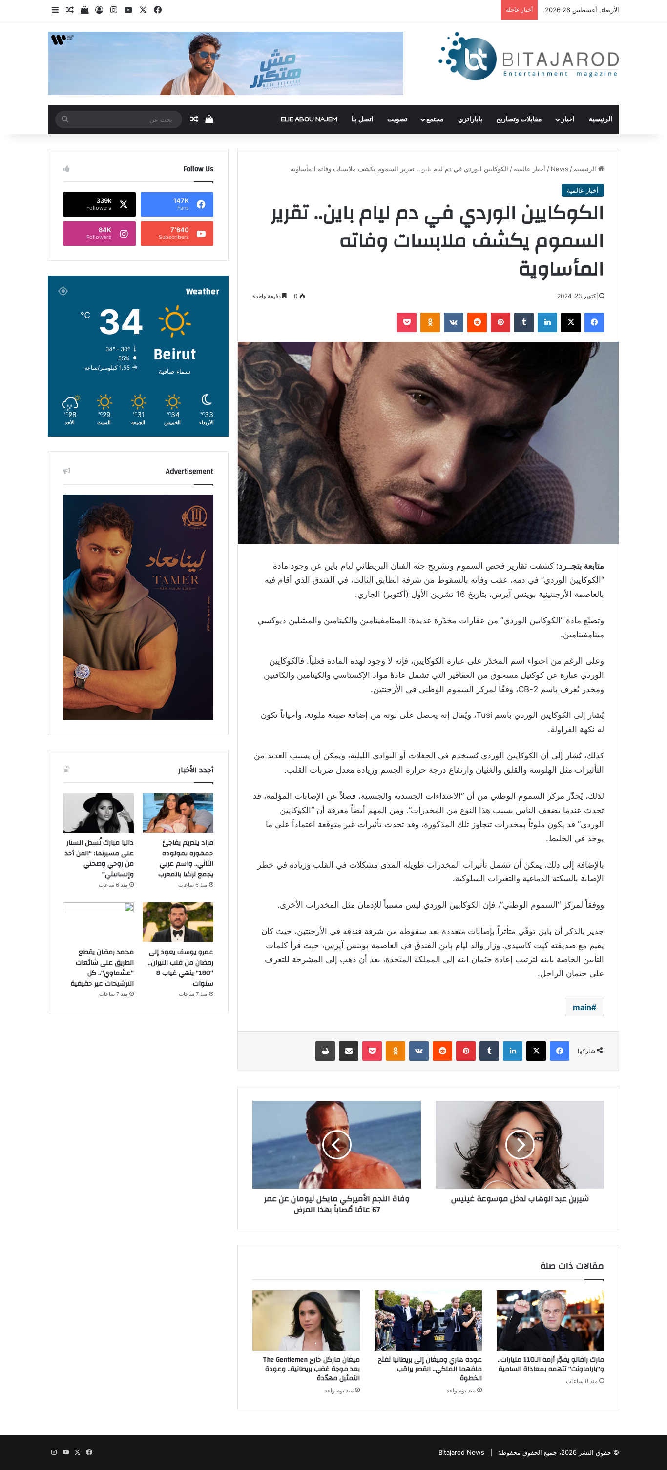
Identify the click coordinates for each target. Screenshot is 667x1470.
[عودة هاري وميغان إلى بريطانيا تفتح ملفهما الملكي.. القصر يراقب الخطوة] (428, 1320)
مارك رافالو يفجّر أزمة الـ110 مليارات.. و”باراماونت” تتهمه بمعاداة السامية (551, 1364)
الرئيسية (600, 119)
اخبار (568, 119)
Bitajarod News (461, 1452)
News (559, 169)
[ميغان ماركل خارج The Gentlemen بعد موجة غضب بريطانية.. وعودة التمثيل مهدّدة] (306, 1320)
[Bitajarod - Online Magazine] (528, 58)
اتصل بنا (362, 119)
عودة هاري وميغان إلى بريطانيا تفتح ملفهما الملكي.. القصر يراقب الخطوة (430, 1369)
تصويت (397, 119)
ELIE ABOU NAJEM (309, 119)
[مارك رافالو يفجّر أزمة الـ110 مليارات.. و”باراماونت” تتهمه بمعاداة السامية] (550, 1320)
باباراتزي (470, 119)
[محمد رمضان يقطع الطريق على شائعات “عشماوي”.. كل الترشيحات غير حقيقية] (98, 922)
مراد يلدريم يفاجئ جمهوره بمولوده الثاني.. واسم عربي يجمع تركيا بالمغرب (185, 858)
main (582, 1007)
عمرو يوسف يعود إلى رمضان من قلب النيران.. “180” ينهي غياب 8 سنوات (180, 968)
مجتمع (435, 119)
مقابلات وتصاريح (519, 119)
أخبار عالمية (529, 169)
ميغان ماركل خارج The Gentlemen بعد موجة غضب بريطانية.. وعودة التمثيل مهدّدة (311, 1369)
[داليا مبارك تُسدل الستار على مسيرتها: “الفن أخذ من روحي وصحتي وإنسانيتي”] (98, 813)
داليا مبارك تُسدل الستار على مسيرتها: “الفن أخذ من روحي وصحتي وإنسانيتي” (99, 858)
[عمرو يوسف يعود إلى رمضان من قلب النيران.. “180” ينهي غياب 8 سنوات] (178, 922)
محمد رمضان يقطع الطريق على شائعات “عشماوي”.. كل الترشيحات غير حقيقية (102, 968)
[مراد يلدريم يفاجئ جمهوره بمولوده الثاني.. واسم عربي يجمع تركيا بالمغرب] (178, 813)
